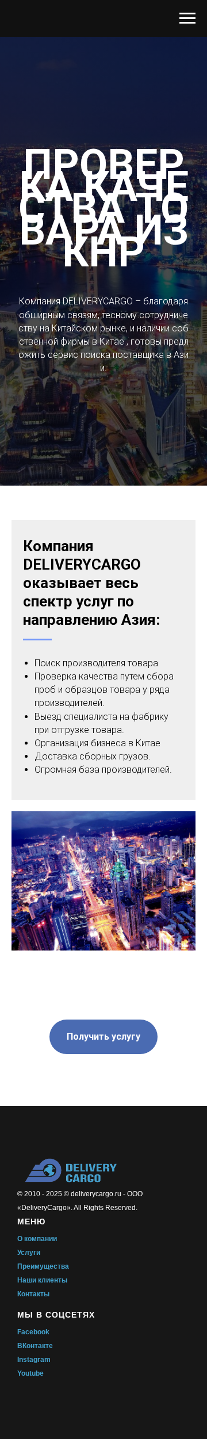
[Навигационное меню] (187, 18)
